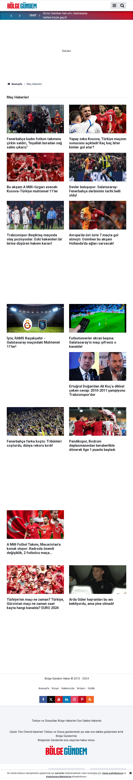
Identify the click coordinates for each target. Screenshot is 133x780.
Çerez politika (110, 773)
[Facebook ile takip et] (43, 699)
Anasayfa (16, 84)
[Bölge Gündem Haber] (22, 5)
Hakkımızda (67, 688)
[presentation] (11, 15)
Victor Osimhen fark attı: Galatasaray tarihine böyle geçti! (65, 15)
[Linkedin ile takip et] (66, 699)
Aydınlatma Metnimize (58, 776)
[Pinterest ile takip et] (82, 699)
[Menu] (114, 5)
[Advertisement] (70, 273)
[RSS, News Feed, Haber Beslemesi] (90, 699)
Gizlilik (91, 688)
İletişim (81, 688)
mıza (120, 773)
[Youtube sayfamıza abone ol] (59, 699)
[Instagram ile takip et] (74, 699)
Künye (55, 688)
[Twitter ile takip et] (51, 699)
